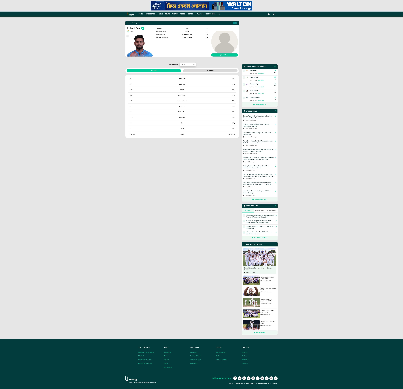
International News (195, 359)
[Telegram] (271, 378)
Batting (154, 71)
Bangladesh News (195, 356)
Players (200, 14)
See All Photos (260, 332)
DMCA (218, 356)
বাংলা (218, 14)
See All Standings (258, 104)
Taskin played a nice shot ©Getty (267, 322)
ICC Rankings (210, 14)
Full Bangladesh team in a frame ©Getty (267, 277)
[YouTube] (239, 378)
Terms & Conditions (221, 359)
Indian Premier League (144, 359)
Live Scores (167, 352)
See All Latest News (261, 199)
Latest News (193, 352)
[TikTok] (253, 378)
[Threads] (276, 378)
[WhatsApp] (258, 378)
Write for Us (245, 359)
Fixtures (166, 359)
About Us (244, 352)
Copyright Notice (221, 352)
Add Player (225, 55)
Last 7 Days (260, 210)
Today (249, 210)
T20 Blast (141, 356)
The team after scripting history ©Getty (267, 311)
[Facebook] (235, 378)
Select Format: (174, 64)
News (161, 14)
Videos (182, 14)
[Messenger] (262, 378)
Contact (244, 356)
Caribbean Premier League (146, 352)
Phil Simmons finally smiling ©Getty (268, 288)
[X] (249, 378)
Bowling (210, 71)
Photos (175, 14)
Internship (245, 363)
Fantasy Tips (193, 363)
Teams (167, 14)
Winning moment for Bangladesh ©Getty (266, 300)
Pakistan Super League (145, 363)
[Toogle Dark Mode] (268, 14)
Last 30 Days (272, 210)
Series (166, 363)
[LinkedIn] (267, 378)
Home (141, 14)
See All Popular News (261, 238)
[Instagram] (244, 378)
